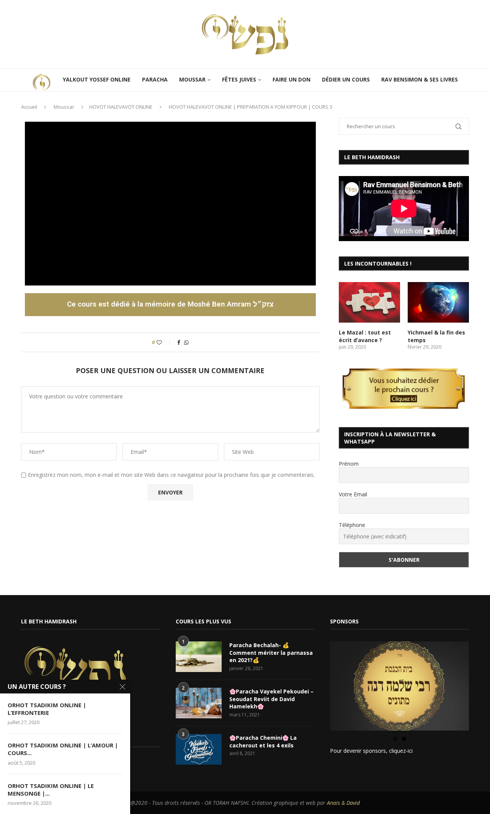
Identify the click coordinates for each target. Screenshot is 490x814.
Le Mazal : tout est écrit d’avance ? (365, 336)
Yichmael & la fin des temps (436, 336)
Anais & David (343, 802)
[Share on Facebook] (178, 342)
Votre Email (353, 494)
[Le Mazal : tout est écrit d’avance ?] (369, 302)
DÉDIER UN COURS (346, 79)
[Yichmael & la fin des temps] (438, 302)
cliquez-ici (401, 750)
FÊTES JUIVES (239, 79)
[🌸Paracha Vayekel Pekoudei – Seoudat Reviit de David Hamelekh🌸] (199, 703)
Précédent (316, 684)
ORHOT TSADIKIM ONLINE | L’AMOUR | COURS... (63, 749)
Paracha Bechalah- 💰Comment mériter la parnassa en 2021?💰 (271, 652)
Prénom (349, 463)
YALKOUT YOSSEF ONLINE (97, 79)
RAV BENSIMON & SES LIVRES (419, 79)
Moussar (64, 106)
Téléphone (352, 525)
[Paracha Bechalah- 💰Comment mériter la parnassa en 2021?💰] (199, 656)
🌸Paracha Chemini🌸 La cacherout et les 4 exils (263, 741)
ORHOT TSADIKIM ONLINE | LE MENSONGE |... (51, 789)
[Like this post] (164, 342)
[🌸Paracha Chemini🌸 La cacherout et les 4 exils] (199, 749)
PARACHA (155, 79)
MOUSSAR (192, 79)
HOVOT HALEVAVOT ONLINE (120, 106)
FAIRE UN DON (291, 79)
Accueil (29, 106)
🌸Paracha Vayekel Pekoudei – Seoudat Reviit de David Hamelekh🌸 (271, 699)
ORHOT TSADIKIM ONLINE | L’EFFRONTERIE (47, 708)
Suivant (482, 684)
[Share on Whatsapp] (186, 342)
